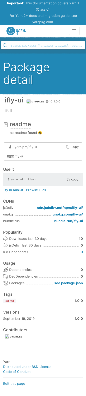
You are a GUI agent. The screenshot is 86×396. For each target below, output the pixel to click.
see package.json (68, 283)
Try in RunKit (13, 190)
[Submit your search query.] (5, 45)
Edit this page (14, 383)
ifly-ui (19, 156)
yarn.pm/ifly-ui (26, 147)
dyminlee (38, 101)
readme (20, 124)
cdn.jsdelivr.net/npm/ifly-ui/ (60, 207)
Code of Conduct (17, 372)
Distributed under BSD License (27, 367)
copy (75, 146)
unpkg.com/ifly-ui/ (68, 214)
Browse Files (36, 190)
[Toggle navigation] (74, 31)
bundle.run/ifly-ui (68, 221)
